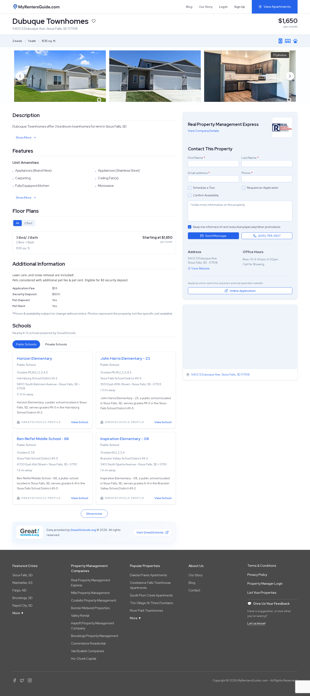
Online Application (243, 291)
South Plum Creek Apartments (151, 595)
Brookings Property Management (94, 636)
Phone (247, 173)
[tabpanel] (94, 243)
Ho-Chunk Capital (83, 659)
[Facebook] (14, 680)
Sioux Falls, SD (22, 575)
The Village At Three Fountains (151, 603)
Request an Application (262, 188)
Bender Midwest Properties (90, 608)
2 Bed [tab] (28, 223)
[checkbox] (189, 187)
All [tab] (17, 223)
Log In (223, 7)
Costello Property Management (93, 600)
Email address (199, 173)
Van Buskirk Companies (87, 651)
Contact (194, 590)
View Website (200, 268)
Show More (23, 137)
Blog (189, 7)
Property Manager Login (265, 584)
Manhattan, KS (22, 583)
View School (79, 422)
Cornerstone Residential (88, 643)
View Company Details (203, 131)
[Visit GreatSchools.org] (29, 532)
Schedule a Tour (204, 188)
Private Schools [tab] (56, 344)
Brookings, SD (22, 598)
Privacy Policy (257, 575)
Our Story (205, 7)
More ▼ (18, 613)
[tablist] (24, 223)
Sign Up (239, 7)
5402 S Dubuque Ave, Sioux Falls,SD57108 (220, 375)
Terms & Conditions (261, 566)
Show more (94, 514)
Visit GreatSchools (150, 532)
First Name (196, 158)
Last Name (250, 158)
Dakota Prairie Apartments (148, 575)
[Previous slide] (20, 76)
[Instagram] (30, 680)
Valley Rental (80, 616)
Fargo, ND (19, 590)
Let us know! (256, 623)
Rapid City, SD (22, 605)
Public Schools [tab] (26, 344)
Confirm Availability (206, 195)
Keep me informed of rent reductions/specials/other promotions (236, 227)
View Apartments (277, 6)
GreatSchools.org (83, 530)
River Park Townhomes (146, 610)
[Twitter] (22, 680)
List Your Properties (261, 593)
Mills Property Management (90, 593)
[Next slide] (290, 76)
